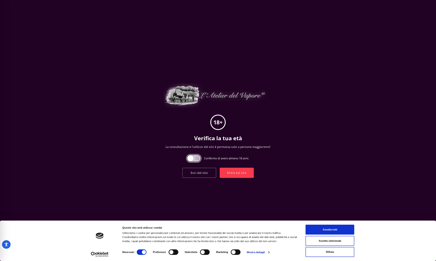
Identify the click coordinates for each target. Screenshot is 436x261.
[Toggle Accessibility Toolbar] (6, 244)
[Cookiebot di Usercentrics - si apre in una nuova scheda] (100, 254)
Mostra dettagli (256, 252)
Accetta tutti (330, 229)
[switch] (173, 252)
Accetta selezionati (330, 240)
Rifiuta (330, 251)
